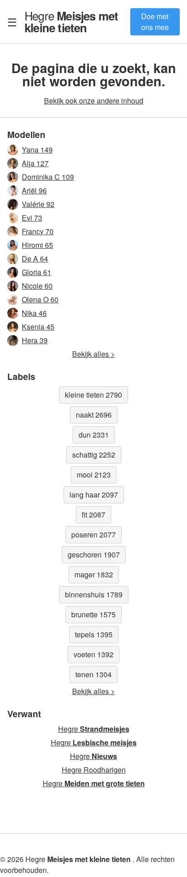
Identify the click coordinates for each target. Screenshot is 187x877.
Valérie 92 (38, 204)
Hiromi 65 (37, 245)
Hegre (71, 21)
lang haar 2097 (93, 494)
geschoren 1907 (94, 554)
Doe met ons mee (155, 21)
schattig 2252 (93, 454)
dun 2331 (94, 434)
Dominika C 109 (48, 177)
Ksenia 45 (38, 326)
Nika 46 (34, 313)
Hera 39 (35, 340)
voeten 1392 (93, 654)
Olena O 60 (40, 299)
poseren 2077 (93, 534)
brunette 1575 (93, 614)
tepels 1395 (94, 634)
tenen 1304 (93, 674)
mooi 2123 (94, 474)
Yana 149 (37, 149)
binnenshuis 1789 (94, 594)
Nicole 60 (37, 286)
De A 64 (35, 258)
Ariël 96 (34, 190)
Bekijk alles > (93, 354)
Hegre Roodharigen (94, 769)
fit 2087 (93, 514)
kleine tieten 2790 (93, 394)
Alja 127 (35, 163)
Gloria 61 (36, 272)
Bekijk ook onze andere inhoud (93, 100)
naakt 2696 (94, 414)
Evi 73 (32, 217)
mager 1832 (93, 574)
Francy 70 (38, 231)
